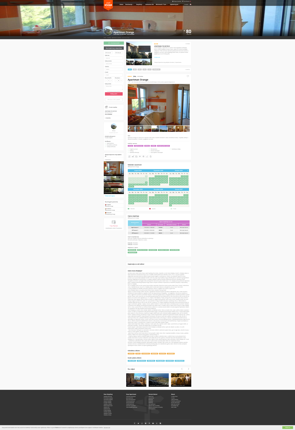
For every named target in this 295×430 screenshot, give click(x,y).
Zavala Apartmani (130, 404)
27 (141, 184)
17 (161, 180)
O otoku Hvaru (174, 396)
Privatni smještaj (107, 410)
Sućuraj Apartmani (130, 402)
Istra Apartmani (152, 404)
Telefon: (107, 66)
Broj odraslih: (108, 78)
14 (153, 180)
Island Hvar (151, 396)
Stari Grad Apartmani (130, 399)
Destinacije (129, 4)
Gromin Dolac (145, 353)
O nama (173, 398)
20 (150, 182)
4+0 (130, 69)
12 (166, 178)
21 (153, 182)
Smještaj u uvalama (108, 404)
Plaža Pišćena (151, 360)
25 (135, 184)
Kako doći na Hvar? (175, 404)
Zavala (138, 353)
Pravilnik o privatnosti (176, 401)
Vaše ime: (107, 55)
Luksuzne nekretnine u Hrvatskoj (156, 407)
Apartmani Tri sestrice (116, 37)
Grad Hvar (131, 353)
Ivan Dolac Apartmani (131, 405)
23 (129, 184)
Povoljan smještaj (107, 402)
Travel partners (152, 408)
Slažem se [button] (287, 427)
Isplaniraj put (174, 4)
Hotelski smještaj (107, 411)
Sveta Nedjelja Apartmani (131, 407)
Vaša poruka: (108, 83)
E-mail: (106, 72)
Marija (113, 130)
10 (161, 178)
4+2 (140, 69)
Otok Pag (151, 402)
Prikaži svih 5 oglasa (110, 196)
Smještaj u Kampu (107, 415)
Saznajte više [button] (107, 427)
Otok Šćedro (171, 353)
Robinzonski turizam (108, 405)
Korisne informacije (175, 402)
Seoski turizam (107, 408)
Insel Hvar (151, 399)
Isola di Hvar (151, 398)
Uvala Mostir (169, 360)
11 (164, 178)
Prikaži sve (156, 69)
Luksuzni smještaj (107, 401)
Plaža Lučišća (132, 360)
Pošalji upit (113, 94)
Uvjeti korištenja (174, 399)
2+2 (135, 69)
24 (132, 184)
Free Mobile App (174, 405)
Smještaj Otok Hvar (108, 396)
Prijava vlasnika (177, 1)
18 (164, 180)
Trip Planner (187, 1)
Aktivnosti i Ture (161, 4)
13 (150, 180)
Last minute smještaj (108, 399)
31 (132, 186)
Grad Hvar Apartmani (131, 396)
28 (143, 184)
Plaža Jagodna (160, 360)
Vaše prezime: (108, 61)
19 (166, 180)
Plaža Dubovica (141, 360)
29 (146, 184)
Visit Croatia (173, 407)
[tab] (114, 173)
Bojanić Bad (154, 353)
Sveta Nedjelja (130, 34)
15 (155, 180)
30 (129, 186)
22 (146, 182)
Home (121, 4)
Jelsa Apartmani (129, 398)
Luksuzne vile (149, 4)
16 (158, 180)
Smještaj (139, 4)
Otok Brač (151, 401)
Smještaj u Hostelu (108, 413)
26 (138, 184)
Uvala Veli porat (179, 360)
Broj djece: (117, 78)
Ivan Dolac (162, 353)
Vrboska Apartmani (130, 401)
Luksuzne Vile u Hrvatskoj (154, 405)
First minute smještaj (108, 398)
